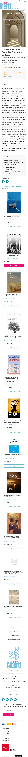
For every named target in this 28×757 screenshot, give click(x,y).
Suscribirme (8, 714)
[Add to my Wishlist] (25, 11)
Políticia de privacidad (14, 631)
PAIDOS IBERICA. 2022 (8, 64)
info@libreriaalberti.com (14, 694)
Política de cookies (14, 635)
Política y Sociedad (14, 171)
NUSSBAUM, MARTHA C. (10, 219)
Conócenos (14, 627)
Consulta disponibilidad (14, 226)
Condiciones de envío (14, 639)
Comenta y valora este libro (14, 67)
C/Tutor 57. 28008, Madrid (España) (14, 687)
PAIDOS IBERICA (13, 160)
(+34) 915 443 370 (14, 691)
